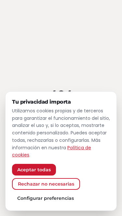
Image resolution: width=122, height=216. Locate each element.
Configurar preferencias (45, 198)
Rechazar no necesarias (46, 184)
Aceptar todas (34, 170)
